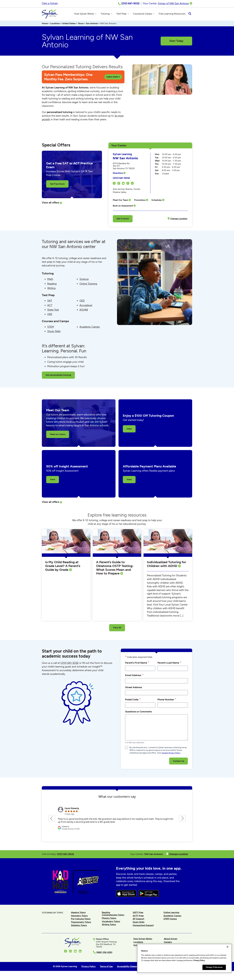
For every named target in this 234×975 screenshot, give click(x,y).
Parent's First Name (137, 662)
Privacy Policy (199, 960)
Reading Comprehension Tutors (113, 913)
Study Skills (54, 331)
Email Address (134, 675)
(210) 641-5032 (121, 177)
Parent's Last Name (169, 662)
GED (82, 300)
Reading (52, 283)
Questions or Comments (138, 711)
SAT (49, 300)
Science (84, 279)
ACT (49, 305)
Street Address (133, 687)
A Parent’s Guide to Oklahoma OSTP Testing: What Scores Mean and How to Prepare (114, 567)
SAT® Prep (138, 912)
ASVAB (83, 309)
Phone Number (166, 699)
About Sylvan (170, 938)
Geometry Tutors (79, 915)
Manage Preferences (214, 967)
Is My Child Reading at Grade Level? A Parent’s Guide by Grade (62, 565)
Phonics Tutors (109, 918)
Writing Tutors (109, 924)
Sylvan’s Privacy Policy (171, 753)
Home (45, 23)
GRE (49, 314)
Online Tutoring (88, 283)
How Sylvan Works (142, 938)
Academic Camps (89, 326)
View (129, 428)
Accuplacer (85, 305)
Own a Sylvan (50, 3)
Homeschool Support (143, 925)
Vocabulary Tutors (111, 921)
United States (69, 23)
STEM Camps (170, 918)
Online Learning (171, 912)
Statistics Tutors (79, 925)
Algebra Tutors (78, 912)
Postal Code (133, 699)
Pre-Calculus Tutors (80, 918)
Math (50, 279)
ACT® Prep (138, 915)
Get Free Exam (57, 184)
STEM (50, 326)
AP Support (138, 918)
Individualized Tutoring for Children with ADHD (166, 564)
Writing (51, 288)
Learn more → (113, 76)
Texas (81, 23)
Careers (168, 942)
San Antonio (92, 23)
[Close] (227, 947)
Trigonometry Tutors (81, 922)
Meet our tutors (57, 434)
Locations (55, 23)
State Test (53, 309)
